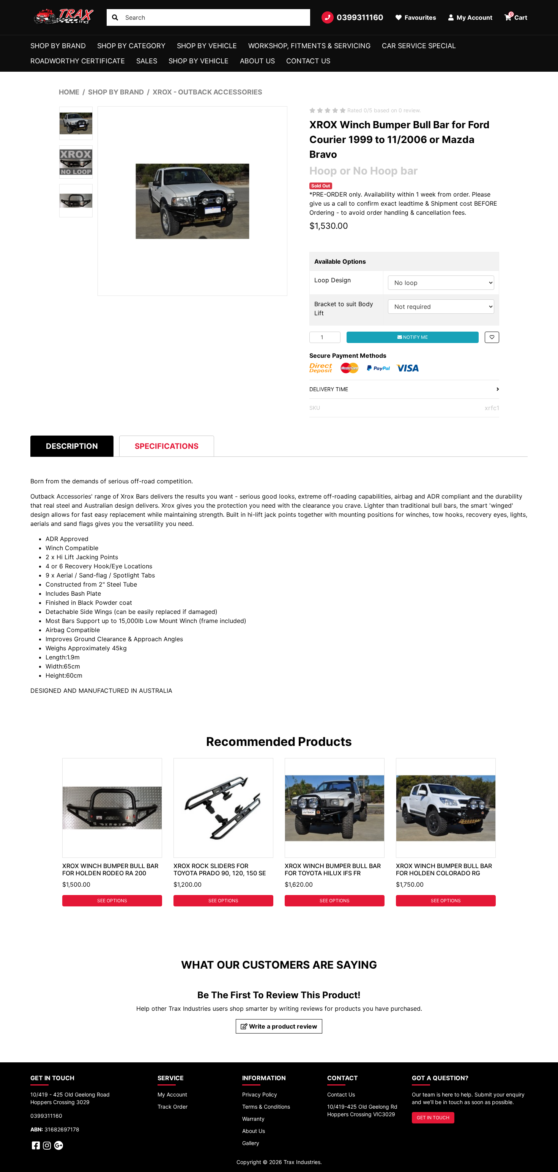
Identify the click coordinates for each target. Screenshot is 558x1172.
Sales (146, 61)
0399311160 (360, 17)
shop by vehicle (199, 61)
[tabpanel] (112, 832)
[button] (492, 337)
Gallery (250, 1143)
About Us (257, 61)
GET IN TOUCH (433, 1117)
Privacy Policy (259, 1094)
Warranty (253, 1118)
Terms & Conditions (266, 1106)
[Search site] (115, 17)
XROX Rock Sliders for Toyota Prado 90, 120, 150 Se (219, 869)
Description (72, 446)
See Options (112, 900)
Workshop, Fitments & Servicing (309, 46)
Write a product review (282, 1026)
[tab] (71, 446)
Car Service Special (419, 46)
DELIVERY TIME (328, 389)
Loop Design (332, 280)
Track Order (173, 1106)
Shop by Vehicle (207, 46)
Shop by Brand (58, 46)
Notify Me (415, 337)
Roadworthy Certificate (77, 61)
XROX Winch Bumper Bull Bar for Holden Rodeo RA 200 (110, 869)
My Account (172, 1094)
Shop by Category (131, 46)
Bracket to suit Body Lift (343, 308)
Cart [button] (519, 16)
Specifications (167, 446)
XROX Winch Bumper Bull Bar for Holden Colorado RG (444, 869)
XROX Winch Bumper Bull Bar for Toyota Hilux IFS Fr (333, 869)
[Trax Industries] (62, 17)
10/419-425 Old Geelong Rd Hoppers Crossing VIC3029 (362, 1110)
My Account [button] (473, 17)
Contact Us (308, 61)
